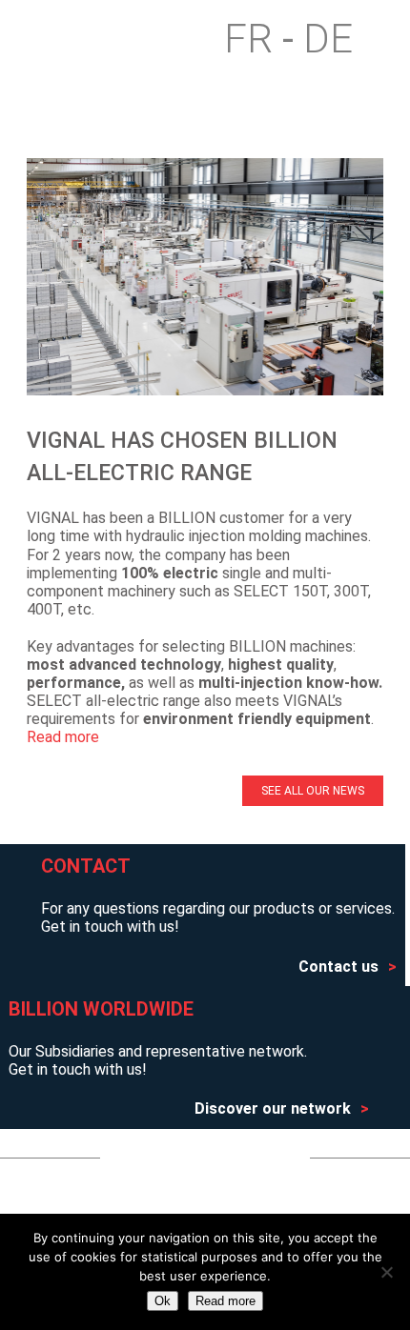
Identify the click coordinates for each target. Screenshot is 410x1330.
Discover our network (273, 1108)
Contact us (338, 966)
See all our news (312, 790)
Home (65, 39)
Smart (126, 39)
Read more (63, 737)
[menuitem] (259, 39)
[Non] (386, 1271)
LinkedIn (248, 1157)
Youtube (168, 1157)
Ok (162, 1301)
